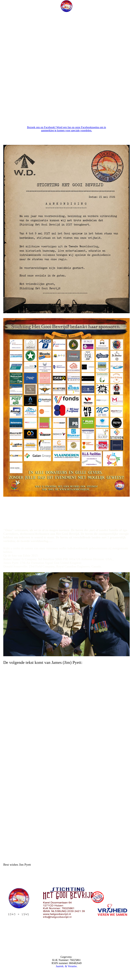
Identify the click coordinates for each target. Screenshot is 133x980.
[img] (66, 6)
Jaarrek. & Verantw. (66, 966)
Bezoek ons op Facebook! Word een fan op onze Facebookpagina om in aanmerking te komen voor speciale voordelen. (66, 129)
